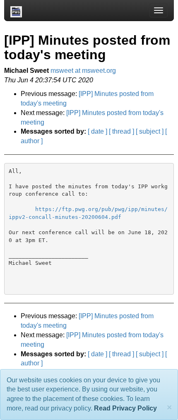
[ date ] (97, 131)
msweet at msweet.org (83, 70)
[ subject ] (150, 131)
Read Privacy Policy (125, 408)
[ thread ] (121, 131)
